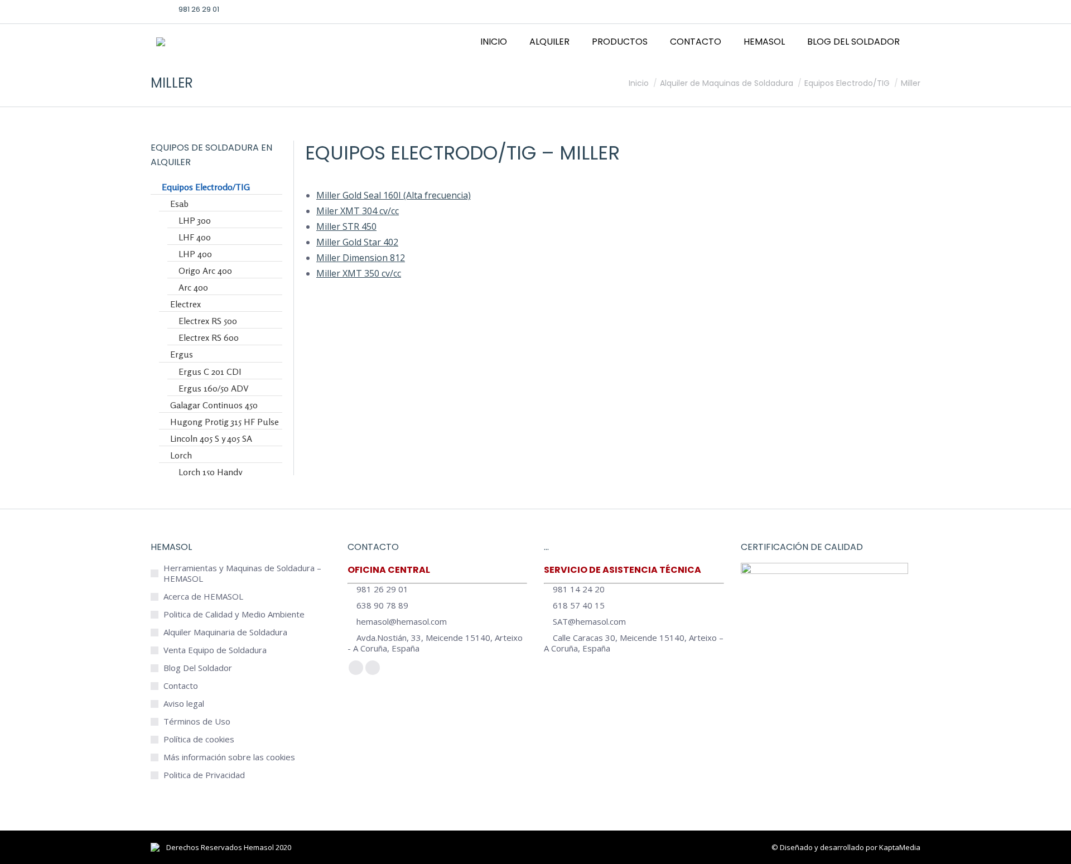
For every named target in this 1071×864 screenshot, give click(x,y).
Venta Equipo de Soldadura (215, 650)
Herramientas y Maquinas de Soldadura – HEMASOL (242, 573)
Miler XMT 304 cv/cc (357, 211)
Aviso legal (183, 703)
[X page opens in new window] (860, 9)
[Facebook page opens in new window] (843, 9)
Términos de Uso (196, 721)
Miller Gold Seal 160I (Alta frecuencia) (393, 195)
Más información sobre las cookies (229, 757)
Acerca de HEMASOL (203, 596)
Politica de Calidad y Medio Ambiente (234, 614)
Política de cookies (198, 739)
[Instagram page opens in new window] (877, 9)
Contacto (180, 685)
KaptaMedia (899, 847)
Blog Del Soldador (197, 668)
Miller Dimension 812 (360, 258)
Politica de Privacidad (204, 775)
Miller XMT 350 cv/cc (358, 273)
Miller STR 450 (346, 226)
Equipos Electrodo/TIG (420, 152)
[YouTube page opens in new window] (894, 9)
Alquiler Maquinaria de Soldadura (225, 632)
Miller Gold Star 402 (357, 242)
